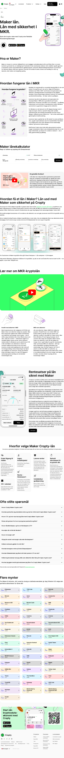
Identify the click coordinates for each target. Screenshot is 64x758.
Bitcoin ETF (36, 748)
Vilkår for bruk (19, 741)
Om (16, 743)
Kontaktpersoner (21, 743)
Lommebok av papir (57, 736)
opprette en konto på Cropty (44, 206)
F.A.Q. (28, 743)
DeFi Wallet (55, 741)
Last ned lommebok (5, 741)
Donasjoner (36, 743)
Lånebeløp (5, 155)
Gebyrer (13, 741)
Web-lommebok (56, 739)
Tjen (34, 741)
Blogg (2, 745)
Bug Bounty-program (9, 745)
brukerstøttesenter (30, 567)
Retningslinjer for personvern (7, 743)
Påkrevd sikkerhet (38, 155)
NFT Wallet (55, 743)
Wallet (35, 736)
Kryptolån (36, 739)
